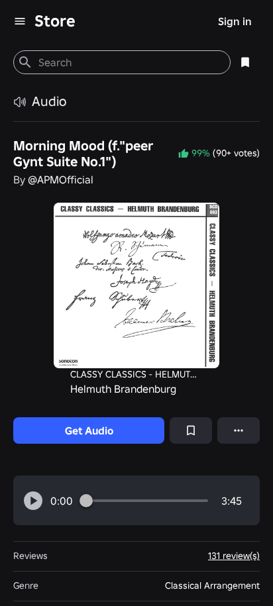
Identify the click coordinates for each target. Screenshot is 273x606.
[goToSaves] (245, 62)
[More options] (238, 430)
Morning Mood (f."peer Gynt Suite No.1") (83, 154)
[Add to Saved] (191, 430)
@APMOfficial (60, 179)
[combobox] (129, 62)
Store (55, 21)
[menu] (20, 21)
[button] (33, 500)
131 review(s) (234, 556)
